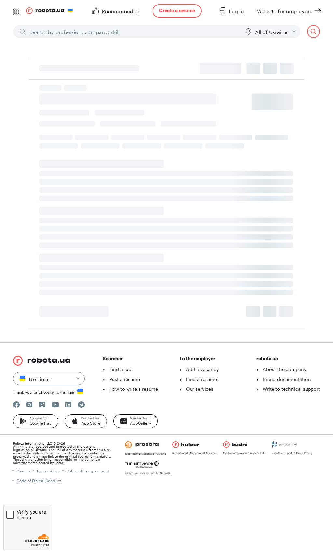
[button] (35, 421)
